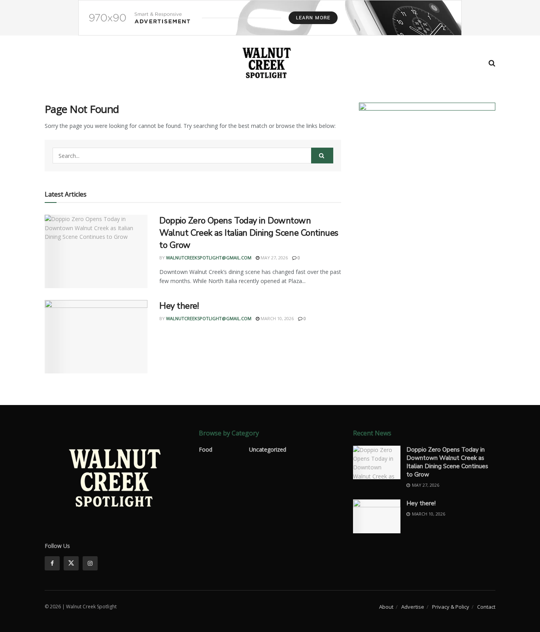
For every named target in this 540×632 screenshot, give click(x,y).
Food (205, 449)
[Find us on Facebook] (52, 563)
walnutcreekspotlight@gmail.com (208, 258)
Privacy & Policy (450, 606)
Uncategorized (267, 449)
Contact (486, 606)
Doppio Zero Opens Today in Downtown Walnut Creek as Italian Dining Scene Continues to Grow (248, 233)
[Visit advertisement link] (270, 18)
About (386, 606)
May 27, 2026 (273, 258)
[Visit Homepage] (267, 63)
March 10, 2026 (276, 318)
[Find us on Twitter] (71, 563)
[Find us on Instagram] (90, 563)
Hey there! (179, 306)
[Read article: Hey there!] (96, 336)
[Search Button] (492, 63)
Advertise (412, 606)
